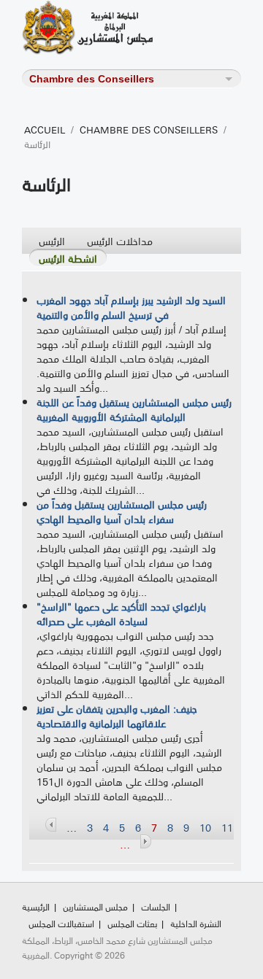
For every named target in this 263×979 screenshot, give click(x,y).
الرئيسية (36, 906)
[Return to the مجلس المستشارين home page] (106, 27)
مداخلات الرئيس (120, 240)
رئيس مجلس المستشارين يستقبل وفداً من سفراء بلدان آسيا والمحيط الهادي (122, 511)
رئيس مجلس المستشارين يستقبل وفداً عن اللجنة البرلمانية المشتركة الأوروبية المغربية (134, 409)
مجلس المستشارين (95, 906)
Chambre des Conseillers (149, 129)
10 (205, 827)
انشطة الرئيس (68, 258)
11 (227, 827)
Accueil (44, 129)
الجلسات (155, 906)
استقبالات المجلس (61, 923)
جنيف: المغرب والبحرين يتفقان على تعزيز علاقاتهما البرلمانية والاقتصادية (117, 715)
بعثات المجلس (132, 923)
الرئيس (52, 240)
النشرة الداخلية (195, 923)
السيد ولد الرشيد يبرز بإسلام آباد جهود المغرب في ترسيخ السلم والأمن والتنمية (131, 307)
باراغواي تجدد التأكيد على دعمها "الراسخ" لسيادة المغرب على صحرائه (121, 613)
